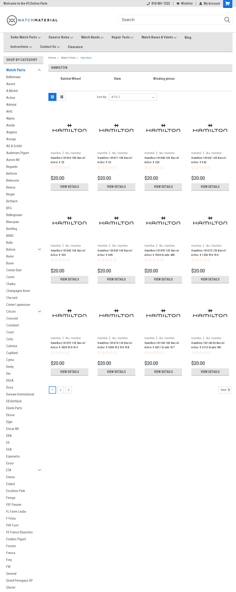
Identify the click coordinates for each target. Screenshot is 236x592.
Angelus (11, 132)
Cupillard (12, 353)
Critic (9, 339)
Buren (10, 256)
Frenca (10, 553)
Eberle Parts (14, 408)
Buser (10, 263)
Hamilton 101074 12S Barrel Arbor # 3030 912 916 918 (114, 345)
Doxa (9, 387)
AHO (9, 111)
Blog (188, 37)
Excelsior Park (15, 491)
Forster (11, 546)
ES (8, 442)
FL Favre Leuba (16, 511)
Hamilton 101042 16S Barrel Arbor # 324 (68, 253)
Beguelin (12, 167)
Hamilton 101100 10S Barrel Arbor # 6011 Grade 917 (162, 345)
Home (52, 57)
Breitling (11, 229)
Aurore (10, 84)
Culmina (11, 346)
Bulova (10, 249)
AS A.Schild (14, 146)
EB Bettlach (14, 401)
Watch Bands (90, 37)
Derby (10, 367)
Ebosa (10, 415)
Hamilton (86, 57)
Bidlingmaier (14, 215)
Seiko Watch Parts (24, 37)
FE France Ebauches (19, 532)
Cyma (10, 360)
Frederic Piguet (16, 539)
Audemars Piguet (17, 153)
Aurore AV (13, 160)
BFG (9, 208)
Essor (10, 463)
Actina (10, 98)
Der (8, 374)
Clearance (75, 47)
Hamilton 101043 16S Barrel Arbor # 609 (114, 253)
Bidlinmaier (13, 77)
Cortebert (12, 325)
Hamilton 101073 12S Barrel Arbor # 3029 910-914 (68, 345)
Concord (12, 318)
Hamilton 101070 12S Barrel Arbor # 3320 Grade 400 (162, 253)
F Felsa (11, 518)
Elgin (9, 422)
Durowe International (20, 394)
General (11, 574)
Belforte (11, 174)
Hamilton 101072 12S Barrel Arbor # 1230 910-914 (208, 253)
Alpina (10, 118)
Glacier (10, 587)
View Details (69, 187)
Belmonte (12, 180)
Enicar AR (12, 429)
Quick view (69, 146)
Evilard (10, 484)
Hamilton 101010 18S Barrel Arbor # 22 (68, 160)
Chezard (11, 298)
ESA (9, 449)
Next (224, 390)
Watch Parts (15, 70)
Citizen (11, 311)
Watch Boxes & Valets (158, 37)
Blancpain (12, 222)
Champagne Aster (18, 291)
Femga (10, 498)
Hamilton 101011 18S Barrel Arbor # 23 (114, 160)
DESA (10, 380)
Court (10, 332)
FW (8, 567)
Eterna (10, 477)
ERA (9, 436)
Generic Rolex (59, 37)
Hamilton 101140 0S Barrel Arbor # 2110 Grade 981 (207, 345)
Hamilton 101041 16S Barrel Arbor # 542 (208, 160)
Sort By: (102, 97)
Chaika (10, 284)
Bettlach (12, 201)
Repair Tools (121, 37)
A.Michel (12, 91)
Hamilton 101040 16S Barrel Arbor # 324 (162, 160)
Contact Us (48, 47)
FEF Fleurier (13, 505)
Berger (10, 194)
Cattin (10, 277)
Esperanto (13, 456)
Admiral (11, 105)
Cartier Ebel (13, 270)
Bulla (9, 242)
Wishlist (186, 3)
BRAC (10, 236)
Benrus (10, 187)
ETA (8, 470)
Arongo (11, 139)
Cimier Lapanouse (18, 305)
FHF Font (12, 525)
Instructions (19, 47)
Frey (9, 560)
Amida (10, 125)
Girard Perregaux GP (19, 580)
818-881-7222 (160, 3)
